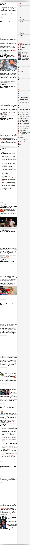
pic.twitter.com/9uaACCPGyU (12, 458)
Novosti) (3, 180)
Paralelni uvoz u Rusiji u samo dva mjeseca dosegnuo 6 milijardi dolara (7, 232)
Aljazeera (14, 50)
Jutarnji (3, 454)
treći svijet (6, 114)
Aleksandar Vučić (2, 422)
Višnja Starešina (7, 422)
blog (4, 422)
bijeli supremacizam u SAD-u (3, 51)
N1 (4, 439)
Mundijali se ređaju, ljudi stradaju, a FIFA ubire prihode (8, 371)
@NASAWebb (11, 455)
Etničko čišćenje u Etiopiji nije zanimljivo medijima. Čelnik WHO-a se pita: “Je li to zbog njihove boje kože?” (8, 56)
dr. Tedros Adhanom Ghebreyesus (7, 81)
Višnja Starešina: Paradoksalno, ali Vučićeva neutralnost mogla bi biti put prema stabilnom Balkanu (8, 409)
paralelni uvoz (2, 257)
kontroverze (15, 377)
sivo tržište (8, 257)
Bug (12, 402)
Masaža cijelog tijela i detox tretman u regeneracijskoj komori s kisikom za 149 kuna (8, 465)
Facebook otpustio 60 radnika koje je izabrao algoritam (8, 387)
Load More (24, 148)
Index (11, 9)
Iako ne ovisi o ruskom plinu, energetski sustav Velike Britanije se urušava (8, 304)
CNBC (6, 329)
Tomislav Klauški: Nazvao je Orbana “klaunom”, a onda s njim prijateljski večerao (8, 207)
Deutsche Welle (7, 256)
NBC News (7, 525)
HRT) (15, 177)
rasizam (7, 51)
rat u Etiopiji (7, 82)
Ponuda (1, 476)
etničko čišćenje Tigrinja (13, 81)
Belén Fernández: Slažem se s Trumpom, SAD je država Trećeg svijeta (8, 86)
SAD (4, 114)
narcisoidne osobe (2, 514)
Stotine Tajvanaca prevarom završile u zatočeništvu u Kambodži (6, 119)
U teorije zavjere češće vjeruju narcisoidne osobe (7, 486)
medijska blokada (2, 82)
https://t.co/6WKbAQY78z (5, 458)
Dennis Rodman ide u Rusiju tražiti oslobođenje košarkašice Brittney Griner (8, 518)
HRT (2, 11)
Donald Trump (2, 114)
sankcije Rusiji (5, 257)
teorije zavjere (5, 514)
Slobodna (13, 421)
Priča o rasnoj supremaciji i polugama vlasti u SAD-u (8, 22)
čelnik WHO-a (2, 81)
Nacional (9, 176)
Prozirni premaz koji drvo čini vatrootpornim (7, 261)
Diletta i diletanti (3, 339)
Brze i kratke (2, 4)
